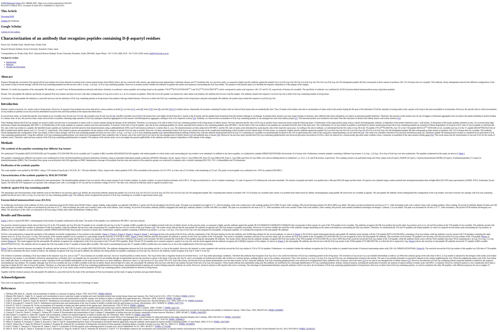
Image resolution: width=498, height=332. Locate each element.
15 (144, 135)
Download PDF (7, 16)
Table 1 (462, 153)
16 (218, 135)
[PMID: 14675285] (221, 322)
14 (161, 133)
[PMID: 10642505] (198, 312)
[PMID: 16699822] (177, 319)
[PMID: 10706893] (187, 324)
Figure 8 (156, 234)
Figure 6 (137, 234)
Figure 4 (121, 234)
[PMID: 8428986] (275, 310)
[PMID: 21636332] (307, 329)
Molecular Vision (13, 3)
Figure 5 (129, 234)
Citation (4, 21)
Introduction (11, 62)
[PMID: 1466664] (137, 305)
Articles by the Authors (10, 32)
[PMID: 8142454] (195, 301)
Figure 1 (4, 221)
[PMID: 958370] (105, 294)
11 (173, 109)
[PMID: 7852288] (173, 298)
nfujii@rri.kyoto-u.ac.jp (159, 53)
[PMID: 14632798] (142, 315)
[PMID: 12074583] (233, 317)
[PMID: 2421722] (172, 308)
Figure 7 (145, 234)
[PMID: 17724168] (163, 326)
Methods (9, 64)
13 (399, 118)
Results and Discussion (15, 67)
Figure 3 (113, 234)
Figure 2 (105, 234)
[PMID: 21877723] (176, 303)
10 (171, 109)
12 (194, 118)
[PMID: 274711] (188, 296)
